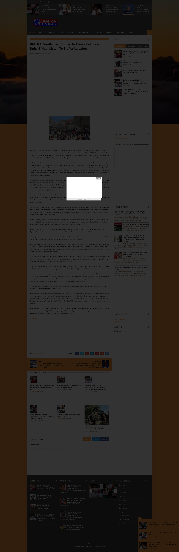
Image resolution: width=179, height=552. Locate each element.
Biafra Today (86, 199)
